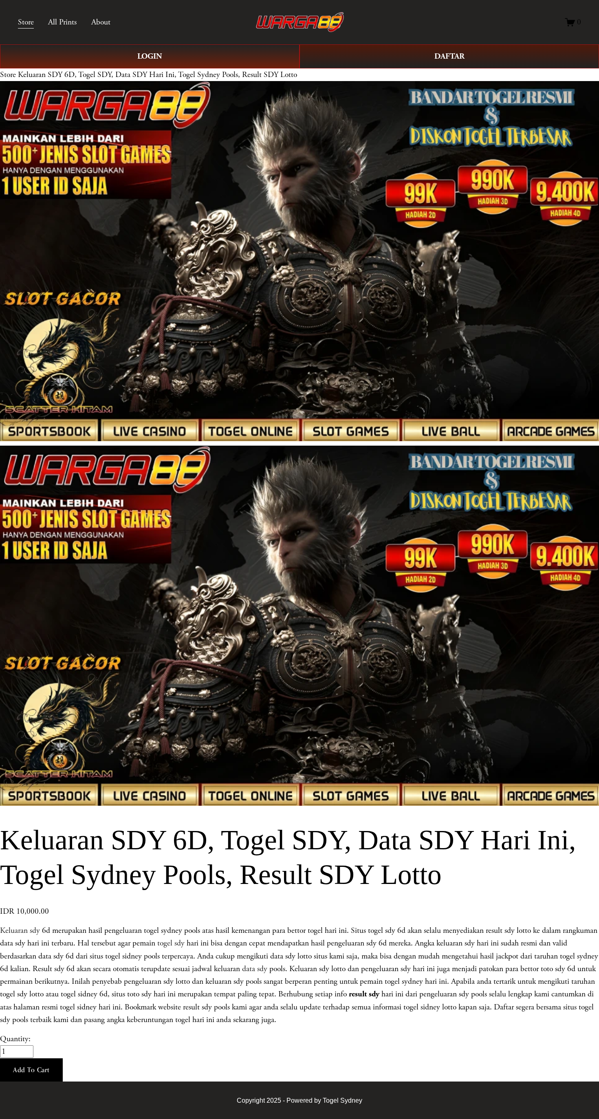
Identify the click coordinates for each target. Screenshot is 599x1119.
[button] (31, 1070)
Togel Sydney (342, 1100)
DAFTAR (449, 56)
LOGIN (149, 56)
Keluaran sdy (20, 931)
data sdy (254, 969)
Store (8, 75)
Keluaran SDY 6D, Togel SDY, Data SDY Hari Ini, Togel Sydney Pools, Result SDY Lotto (157, 75)
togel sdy (171, 943)
